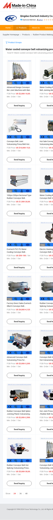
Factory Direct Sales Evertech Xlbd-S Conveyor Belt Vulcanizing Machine (19, 306)
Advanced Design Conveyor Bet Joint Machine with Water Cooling (19, 90)
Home (7, 27)
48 (26, 493)
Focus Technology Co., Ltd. (34, 509)
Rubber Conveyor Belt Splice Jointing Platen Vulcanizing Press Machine (18, 414)
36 (20, 493)
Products (22, 27)
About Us (36, 27)
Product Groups (15, 42)
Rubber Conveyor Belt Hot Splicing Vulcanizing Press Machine (18, 468)
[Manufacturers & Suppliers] (20, 5)
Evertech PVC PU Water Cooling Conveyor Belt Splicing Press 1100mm (16, 252)
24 (15, 493)
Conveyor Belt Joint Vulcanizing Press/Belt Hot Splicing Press (18, 144)
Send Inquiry (19, 105)
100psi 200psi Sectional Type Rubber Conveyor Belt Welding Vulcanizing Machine (19, 198)
